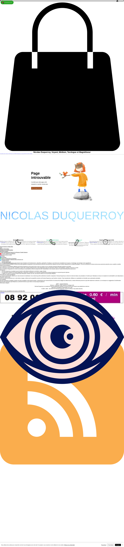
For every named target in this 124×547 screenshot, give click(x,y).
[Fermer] (122, 545)
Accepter (118, 545)
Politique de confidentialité (69, 545)
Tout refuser (110, 545)
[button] (62, 76)
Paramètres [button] (103, 545)
